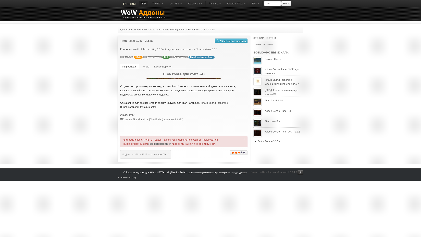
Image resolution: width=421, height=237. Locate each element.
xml (285, 172)
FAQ (255, 3)
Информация (129, 66)
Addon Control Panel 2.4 (278, 110)
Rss (264, 172)
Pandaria (214, 3)
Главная (129, 4)
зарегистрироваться (159, 143)
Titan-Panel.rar (140, 119)
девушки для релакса (263, 44)
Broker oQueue (273, 59)
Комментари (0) (163, 66)
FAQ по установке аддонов (232, 40)
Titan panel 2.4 (272, 121)
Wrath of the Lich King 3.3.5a (148, 49)
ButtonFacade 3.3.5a (269, 141)
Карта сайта (275, 172)
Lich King (175, 3)
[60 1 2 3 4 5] (239, 152)
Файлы (145, 66)
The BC (156, 3)
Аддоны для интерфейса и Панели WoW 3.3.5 (191, 49)
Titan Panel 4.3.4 (274, 100)
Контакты (256, 172)
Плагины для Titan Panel (214, 102)
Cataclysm (194, 3)
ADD (143, 3)
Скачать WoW (235, 3)
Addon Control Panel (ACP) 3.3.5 (282, 131)
